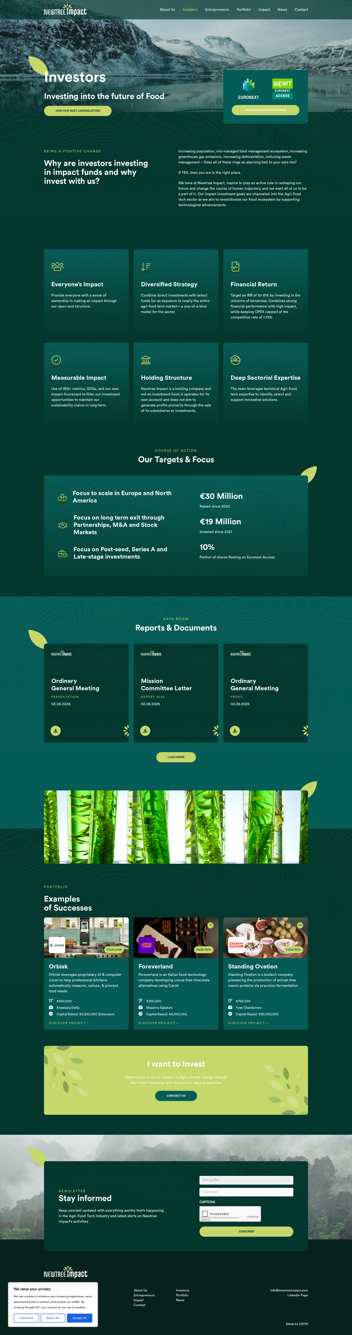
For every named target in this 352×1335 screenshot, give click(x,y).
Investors (190, 9)
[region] (53, 1304)
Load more (176, 757)
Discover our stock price (265, 110)
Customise (26, 1318)
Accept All (79, 1318)
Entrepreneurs (217, 9)
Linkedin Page (297, 1295)
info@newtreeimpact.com (289, 1290)
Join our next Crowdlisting (77, 110)
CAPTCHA (207, 1202)
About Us (167, 9)
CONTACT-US (176, 1095)
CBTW (303, 1324)
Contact (301, 9)
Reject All (53, 1318)
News (282, 9)
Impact (264, 9)
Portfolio (244, 9)
